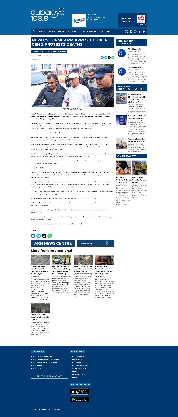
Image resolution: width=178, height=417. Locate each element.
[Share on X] (109, 57)
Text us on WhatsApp (51, 376)
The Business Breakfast (42, 356)
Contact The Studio (80, 365)
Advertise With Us (79, 368)
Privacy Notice (78, 359)
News (61, 31)
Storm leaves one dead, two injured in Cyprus (40, 317)
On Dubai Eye (89, 31)
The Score (37, 368)
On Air (51, 31)
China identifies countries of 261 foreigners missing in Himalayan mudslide (39, 271)
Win (101, 31)
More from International (57, 51)
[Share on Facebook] (102, 57)
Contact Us (76, 362)
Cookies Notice (78, 356)
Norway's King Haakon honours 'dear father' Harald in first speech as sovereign (103, 271)
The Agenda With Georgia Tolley (46, 359)
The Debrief (38, 365)
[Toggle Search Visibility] (34, 32)
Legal (74, 377)
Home (42, 31)
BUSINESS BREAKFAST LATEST (130, 88)
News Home (38, 51)
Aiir (44, 410)
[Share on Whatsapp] (112, 57)
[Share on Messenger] (105, 57)
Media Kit (76, 371)
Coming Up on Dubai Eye (127, 42)
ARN (38, 410)
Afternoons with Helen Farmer (45, 362)
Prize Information (79, 374)
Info (109, 31)
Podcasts (73, 31)
